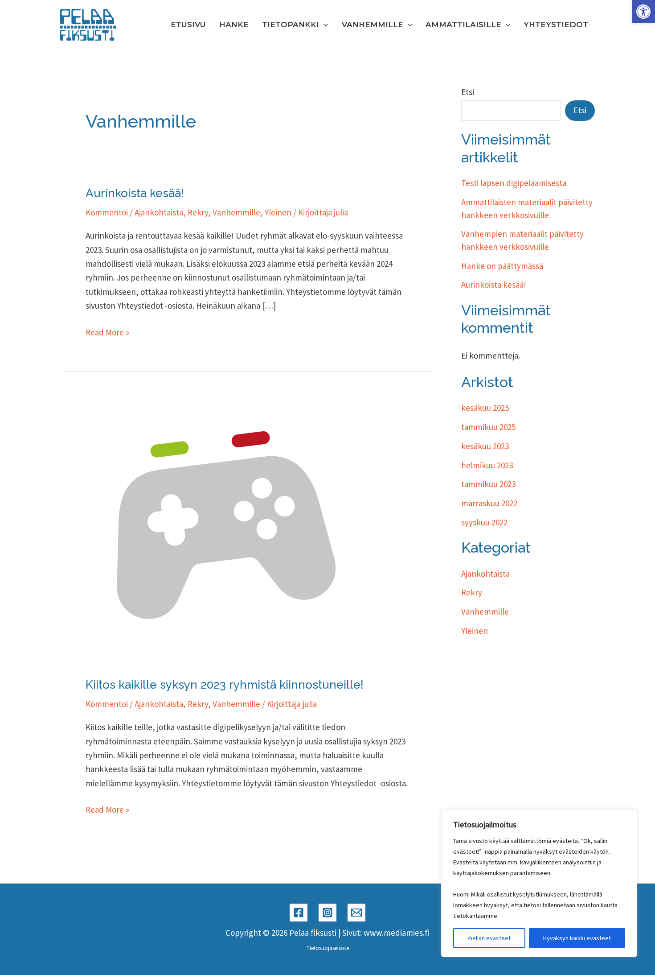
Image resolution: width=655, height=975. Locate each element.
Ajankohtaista (159, 212)
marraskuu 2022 (489, 503)
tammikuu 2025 (488, 426)
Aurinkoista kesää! (135, 193)
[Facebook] (298, 912)
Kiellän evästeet (489, 938)
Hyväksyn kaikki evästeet (577, 938)
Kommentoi (107, 212)
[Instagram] (327, 912)
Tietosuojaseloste (328, 948)
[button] (643, 11)
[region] (539, 883)
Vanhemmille (236, 212)
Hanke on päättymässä (502, 265)
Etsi (467, 92)
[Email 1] (356, 912)
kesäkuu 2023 (485, 446)
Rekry (198, 212)
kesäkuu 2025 (485, 407)
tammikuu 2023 (488, 484)
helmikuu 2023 (487, 465)
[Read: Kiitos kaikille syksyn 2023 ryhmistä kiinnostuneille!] (219, 530)
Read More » (107, 332)
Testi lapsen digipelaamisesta (513, 183)
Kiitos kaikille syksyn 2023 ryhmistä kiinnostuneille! (225, 684)
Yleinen (278, 212)
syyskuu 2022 (484, 522)
